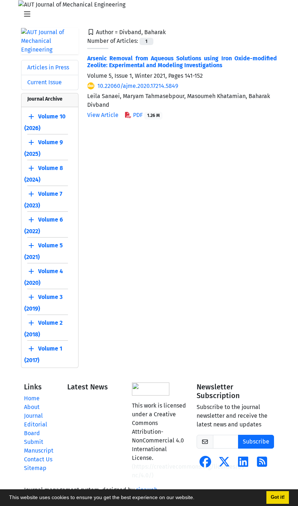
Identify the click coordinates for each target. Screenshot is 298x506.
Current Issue (44, 82)
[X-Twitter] (224, 464)
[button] (197, 498)
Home (32, 398)
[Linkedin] (243, 464)
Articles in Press (48, 67)
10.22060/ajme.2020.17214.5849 (137, 85)
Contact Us (38, 459)
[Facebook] (205, 464)
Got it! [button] (278, 497)
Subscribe (256, 441)
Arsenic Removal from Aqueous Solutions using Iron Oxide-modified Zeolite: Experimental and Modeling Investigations (182, 62)
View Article (102, 115)
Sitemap (35, 468)
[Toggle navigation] (146, 14)
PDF (146, 115)
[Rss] (262, 464)
